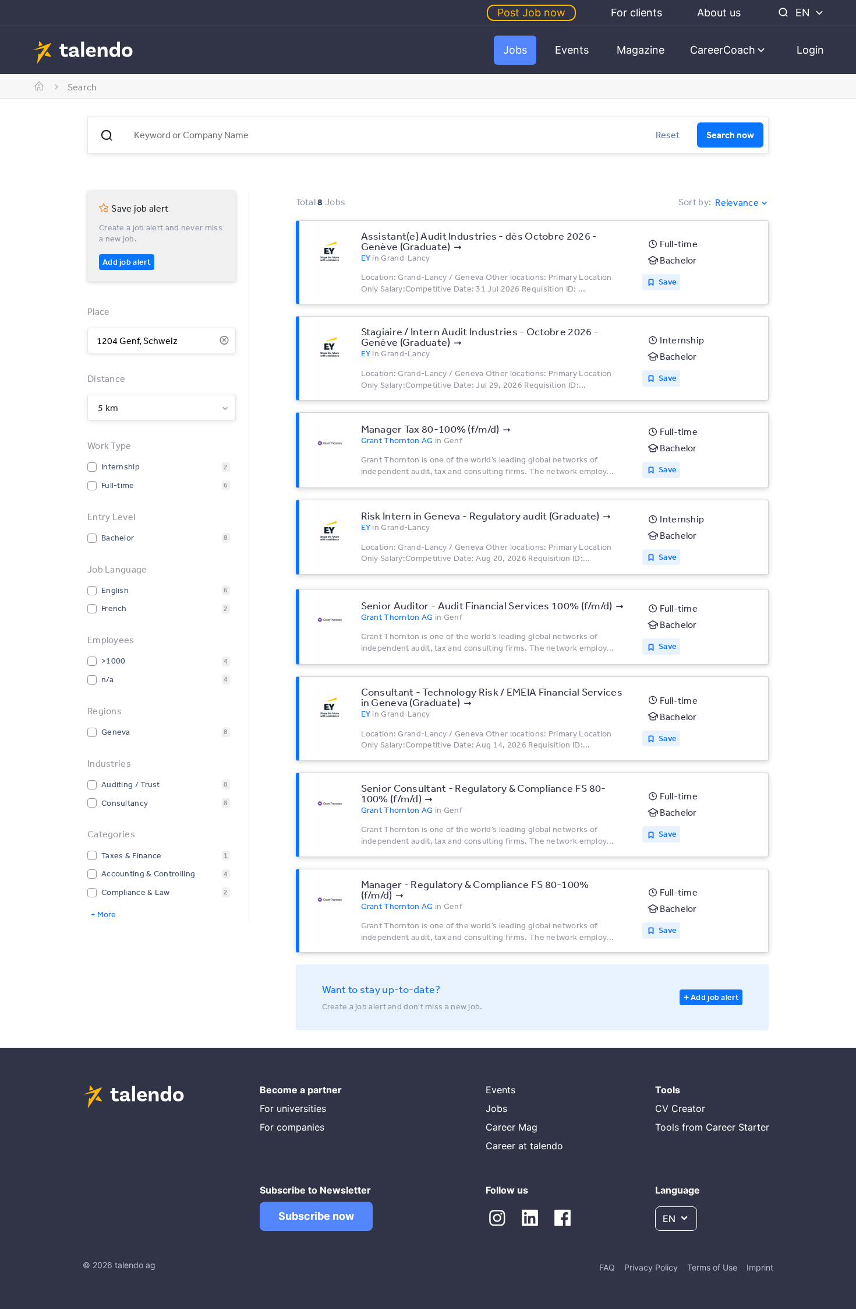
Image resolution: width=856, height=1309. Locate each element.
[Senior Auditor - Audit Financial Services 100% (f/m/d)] (330, 620)
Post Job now (531, 12)
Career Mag (511, 1127)
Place (98, 311)
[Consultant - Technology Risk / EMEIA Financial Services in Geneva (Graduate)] (330, 707)
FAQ (607, 1267)
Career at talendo (524, 1146)
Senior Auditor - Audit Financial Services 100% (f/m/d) (487, 605)
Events (572, 50)
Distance (106, 378)
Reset (668, 135)
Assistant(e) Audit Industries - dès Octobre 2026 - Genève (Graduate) (479, 240)
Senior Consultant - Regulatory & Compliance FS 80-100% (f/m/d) (483, 792)
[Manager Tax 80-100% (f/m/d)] (330, 443)
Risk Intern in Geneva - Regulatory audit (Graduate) (480, 515)
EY (366, 257)
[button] (106, 135)
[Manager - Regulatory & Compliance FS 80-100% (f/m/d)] (330, 900)
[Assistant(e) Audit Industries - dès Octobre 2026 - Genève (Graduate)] (330, 251)
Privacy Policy (651, 1267)
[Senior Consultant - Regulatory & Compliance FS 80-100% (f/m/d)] (330, 803)
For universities (293, 1108)
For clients (636, 12)
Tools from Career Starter (712, 1127)
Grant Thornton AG (397, 440)
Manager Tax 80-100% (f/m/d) (430, 428)
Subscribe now (316, 1216)
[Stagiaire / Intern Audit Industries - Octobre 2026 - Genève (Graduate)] (330, 347)
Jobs (515, 50)
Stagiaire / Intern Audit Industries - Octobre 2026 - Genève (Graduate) (480, 336)
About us (719, 12)
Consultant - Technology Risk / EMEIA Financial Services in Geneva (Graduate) (492, 696)
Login (810, 50)
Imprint (760, 1267)
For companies (292, 1127)
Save (668, 281)
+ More (103, 914)
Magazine (640, 50)
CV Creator (680, 1108)
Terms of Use (712, 1267)
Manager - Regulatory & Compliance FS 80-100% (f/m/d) (475, 889)
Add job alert (126, 262)
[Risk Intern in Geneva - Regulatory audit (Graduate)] (330, 531)
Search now (730, 135)
